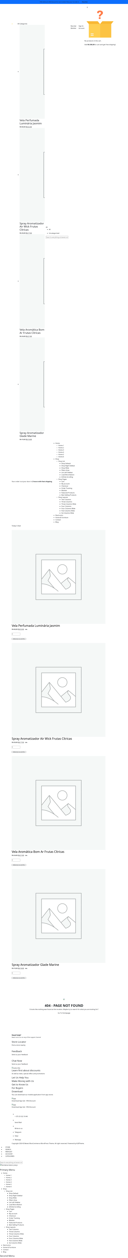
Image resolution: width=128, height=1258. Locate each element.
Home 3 (61, 450)
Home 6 (61, 457)
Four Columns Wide (68, 508)
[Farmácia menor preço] (13, 24)
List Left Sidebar (67, 472)
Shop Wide (65, 468)
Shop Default (66, 463)
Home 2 (61, 448)
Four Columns (66, 506)
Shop (57, 459)
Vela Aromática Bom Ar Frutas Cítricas (32, 331)
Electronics (59, 515)
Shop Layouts (63, 497)
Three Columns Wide (68, 504)
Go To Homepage (64, 1013)
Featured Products (68, 493)
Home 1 (61, 445)
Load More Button (67, 475)
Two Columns (66, 499)
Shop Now (85, 2)
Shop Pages (62, 479)
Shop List (61, 461)
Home (57, 443)
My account (65, 484)
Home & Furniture (61, 517)
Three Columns (66, 502)
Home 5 (61, 454)
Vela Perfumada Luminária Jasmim (31, 121)
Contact (58, 520)
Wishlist (64, 490)
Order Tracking (66, 488)
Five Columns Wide (68, 511)
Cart (62, 481)
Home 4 (61, 452)
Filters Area (65, 470)
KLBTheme (80, 1143)
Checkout (64, 486)
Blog (57, 522)
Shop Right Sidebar (68, 466)
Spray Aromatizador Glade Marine (32, 434)
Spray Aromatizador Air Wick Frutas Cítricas (32, 226)
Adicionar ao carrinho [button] (19, 639)
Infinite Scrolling (67, 477)
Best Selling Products (68, 495)
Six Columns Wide (67, 513)
